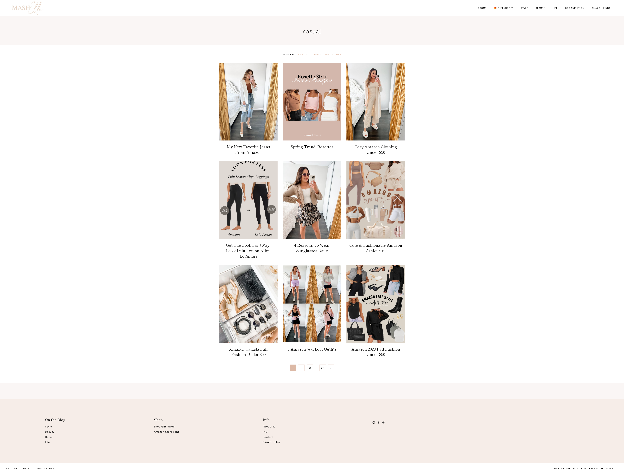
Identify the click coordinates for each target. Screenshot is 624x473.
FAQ (265, 431)
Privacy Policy (272, 442)
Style (48, 426)
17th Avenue (606, 468)
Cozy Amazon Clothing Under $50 (376, 149)
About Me (269, 426)
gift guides (333, 54)
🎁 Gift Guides (504, 8)
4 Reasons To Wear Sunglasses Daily (312, 247)
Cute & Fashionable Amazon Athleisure (375, 247)
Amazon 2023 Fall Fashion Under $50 (375, 351)
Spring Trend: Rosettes (312, 146)
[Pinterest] (383, 422)
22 (322, 368)
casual (303, 54)
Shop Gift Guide (164, 426)
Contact (268, 437)
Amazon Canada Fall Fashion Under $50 (248, 351)
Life (47, 442)
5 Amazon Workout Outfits (312, 349)
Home (48, 437)
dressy (316, 54)
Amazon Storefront (166, 431)
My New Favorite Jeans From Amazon (248, 149)
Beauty (49, 431)
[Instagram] (373, 422)
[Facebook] (378, 422)
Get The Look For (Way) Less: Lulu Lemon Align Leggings (248, 250)
